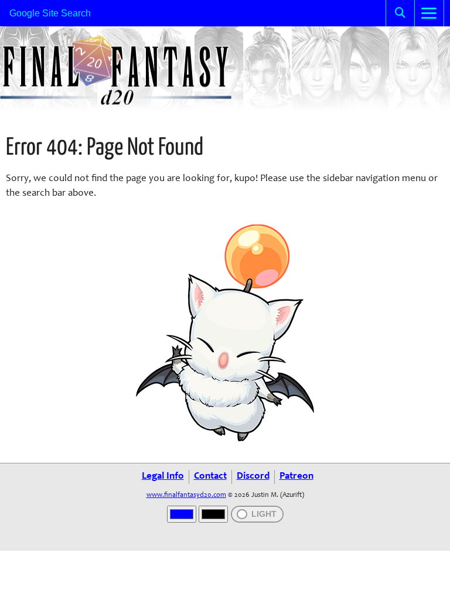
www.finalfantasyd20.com (186, 495)
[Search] (400, 13)
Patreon (296, 477)
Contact (210, 477)
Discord (253, 477)
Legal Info (163, 477)
